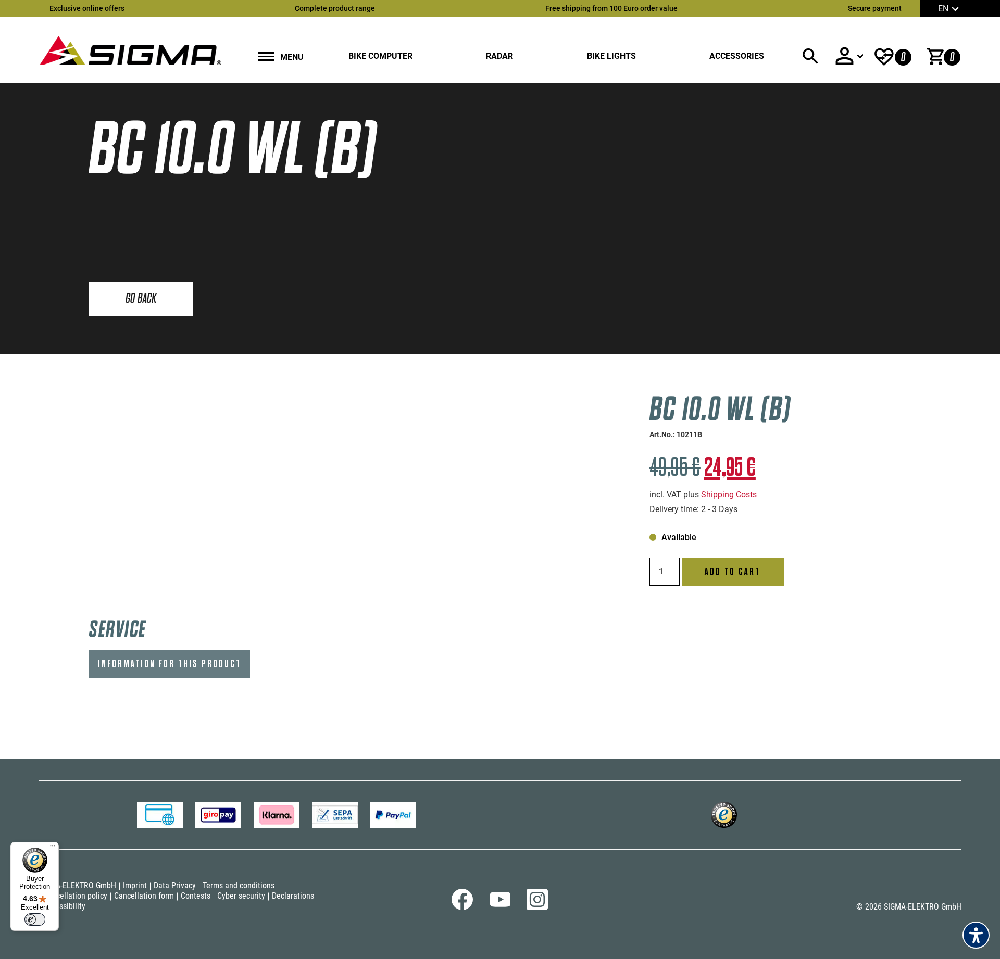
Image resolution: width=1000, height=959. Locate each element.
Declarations (293, 896)
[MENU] (266, 57)
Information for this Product (169, 664)
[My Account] (849, 56)
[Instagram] (537, 907)
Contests (195, 896)
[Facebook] (462, 907)
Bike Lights (611, 56)
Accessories (736, 56)
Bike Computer (380, 56)
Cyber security (241, 896)
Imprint (135, 885)
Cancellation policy (75, 896)
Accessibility (64, 906)
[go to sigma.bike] (130, 50)
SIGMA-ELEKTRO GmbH (77, 885)
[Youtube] (499, 904)
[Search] (810, 56)
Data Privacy (175, 885)
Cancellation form (144, 896)
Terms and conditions (238, 885)
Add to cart (732, 572)
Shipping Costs (729, 495)
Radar (499, 56)
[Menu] (52, 848)
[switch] (34, 919)
